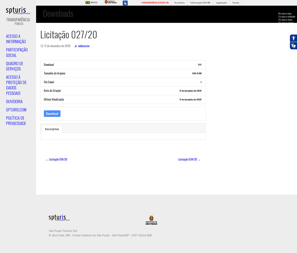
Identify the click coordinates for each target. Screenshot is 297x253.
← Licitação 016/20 (56, 159)
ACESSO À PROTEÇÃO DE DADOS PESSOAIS (16, 85)
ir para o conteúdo (286, 16)
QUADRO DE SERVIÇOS (14, 66)
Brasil (94, 2)
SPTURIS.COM (16, 109)
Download (52, 114)
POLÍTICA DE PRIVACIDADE (16, 120)
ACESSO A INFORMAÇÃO (16, 38)
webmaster (84, 46)
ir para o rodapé (286, 22)
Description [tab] (52, 129)
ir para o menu (285, 19)
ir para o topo (285, 13)
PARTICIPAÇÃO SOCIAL (17, 52)
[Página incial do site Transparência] (18, 10)
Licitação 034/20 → (189, 159)
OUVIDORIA (14, 101)
